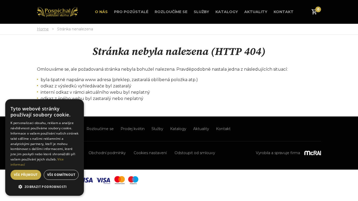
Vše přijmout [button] (26, 174)
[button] (44, 187)
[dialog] (44, 147)
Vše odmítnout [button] (61, 174)
